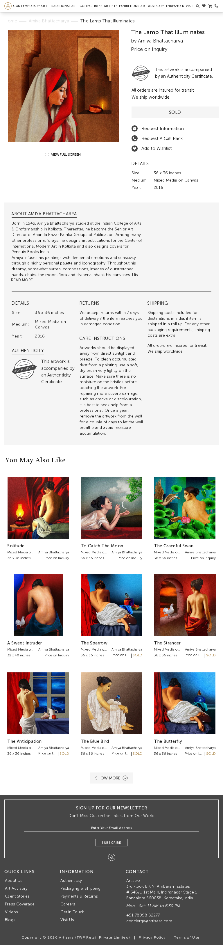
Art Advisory (152, 6)
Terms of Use (186, 937)
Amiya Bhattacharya (49, 21)
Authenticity (71, 880)
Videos (11, 912)
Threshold (174, 6)
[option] (63, 86)
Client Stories (17, 896)
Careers (67, 904)
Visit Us (67, 919)
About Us (13, 880)
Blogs (10, 919)
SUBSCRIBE (111, 843)
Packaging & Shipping (80, 888)
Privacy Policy (152, 937)
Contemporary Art (30, 6)
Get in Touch (72, 912)
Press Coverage (20, 904)
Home (10, 21)
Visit (190, 6)
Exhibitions (129, 6)
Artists (111, 6)
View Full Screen (65, 154)
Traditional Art (63, 6)
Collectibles (91, 6)
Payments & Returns (79, 896)
